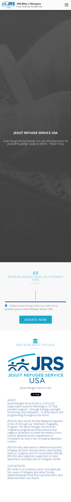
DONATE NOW (36, 320)
